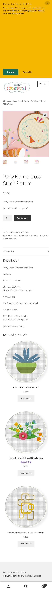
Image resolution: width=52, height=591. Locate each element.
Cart (40, 584)
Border (10, 235)
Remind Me (27, 72)
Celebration (19, 235)
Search (26, 586)
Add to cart (22, 218)
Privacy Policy (9, 575)
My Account (8, 586)
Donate (10, 72)
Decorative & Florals (21, 101)
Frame (35, 235)
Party (41, 235)
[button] (45, 115)
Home (8, 101)
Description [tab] (8, 251)
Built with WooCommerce (29, 575)
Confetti (28, 235)
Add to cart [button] (26, 398)
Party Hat (13, 238)
